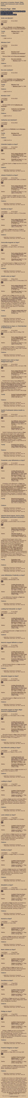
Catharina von (18, 53)
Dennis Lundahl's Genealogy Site (8, 14)
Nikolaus (20, 27)
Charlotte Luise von (13, 387)
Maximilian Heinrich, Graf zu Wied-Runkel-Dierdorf (13, 299)
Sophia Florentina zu (11, 300)
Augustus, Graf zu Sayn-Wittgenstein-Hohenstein (13, 488)
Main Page (3, 11)
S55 (5, 38)
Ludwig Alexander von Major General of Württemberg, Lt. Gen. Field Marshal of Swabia (19, 473)
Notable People (4, 13)
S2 (5, 170)
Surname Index (10, 11)
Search (10, 13)
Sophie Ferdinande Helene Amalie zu (13, 383)
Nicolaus (15, 51)
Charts (23, 11)
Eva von (20, 28)
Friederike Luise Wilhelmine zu (16, 560)
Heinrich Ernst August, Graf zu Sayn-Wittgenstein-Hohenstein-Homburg (13, 486)
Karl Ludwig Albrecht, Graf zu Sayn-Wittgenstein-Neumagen (18, 155)
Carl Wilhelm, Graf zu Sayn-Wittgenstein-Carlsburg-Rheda (12, 385)
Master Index (18, 11)
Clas (15, 33)
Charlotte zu (16, 159)
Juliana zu (16, 795)
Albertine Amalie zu (13, 490)
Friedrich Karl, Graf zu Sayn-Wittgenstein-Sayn (18, 445)
